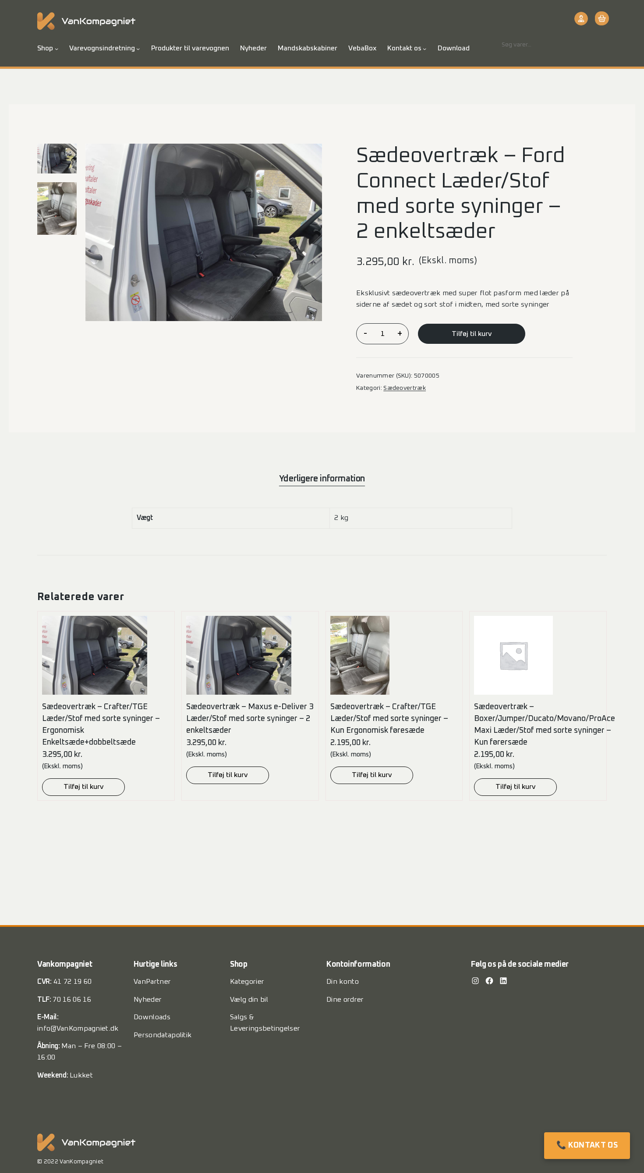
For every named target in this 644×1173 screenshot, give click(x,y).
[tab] (322, 479)
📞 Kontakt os (587, 1145)
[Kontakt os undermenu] (424, 48)
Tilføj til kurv (472, 333)
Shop (45, 48)
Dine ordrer (345, 999)
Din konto (342, 981)
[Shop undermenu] (56, 48)
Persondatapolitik (162, 1035)
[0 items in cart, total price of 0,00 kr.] (601, 18)
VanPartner (152, 981)
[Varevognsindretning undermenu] (138, 48)
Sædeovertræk (404, 388)
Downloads (152, 1017)
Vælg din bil (249, 999)
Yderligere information (322, 478)
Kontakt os (404, 48)
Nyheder (148, 999)
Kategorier (247, 981)
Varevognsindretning (102, 48)
